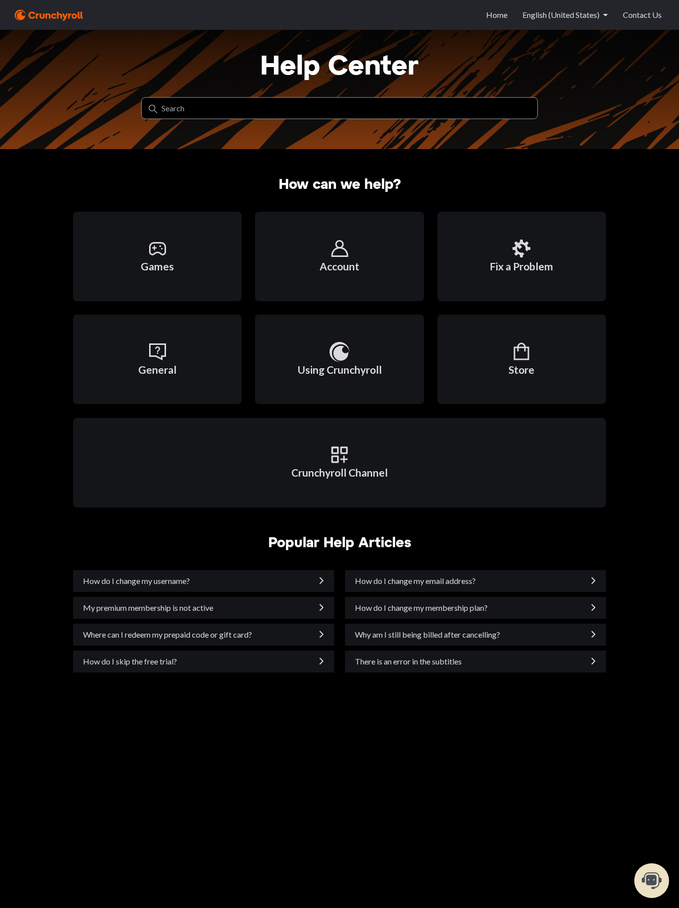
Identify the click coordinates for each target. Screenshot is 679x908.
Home (497, 14)
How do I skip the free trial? (130, 661)
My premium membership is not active (148, 607)
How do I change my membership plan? (421, 607)
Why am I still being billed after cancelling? (427, 634)
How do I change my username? (136, 580)
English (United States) (560, 14)
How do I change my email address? (415, 580)
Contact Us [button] (642, 14)
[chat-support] (651, 880)
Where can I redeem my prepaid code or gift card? (167, 634)
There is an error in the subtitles (408, 661)
